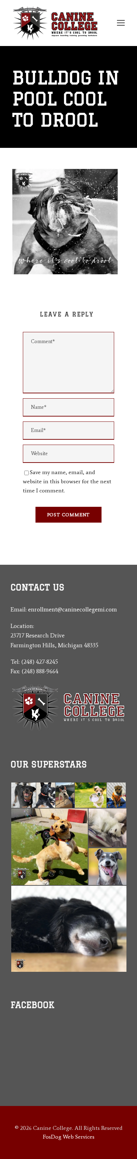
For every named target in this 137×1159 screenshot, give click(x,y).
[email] (13, 1058)
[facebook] (25, 1058)
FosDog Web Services (68, 1136)
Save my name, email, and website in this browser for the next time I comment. (67, 481)
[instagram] (37, 1058)
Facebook (32, 1004)
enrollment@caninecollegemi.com (72, 609)
